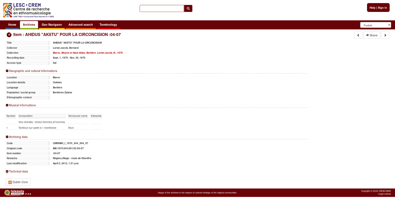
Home (12, 24)
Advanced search (81, 24)
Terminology (108, 24)
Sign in (382, 7)
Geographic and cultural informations (33, 71)
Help (372, 7)
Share (373, 35)
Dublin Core (20, 182)
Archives (29, 24)
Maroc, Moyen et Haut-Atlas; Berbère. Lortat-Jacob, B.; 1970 (88, 52)
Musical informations (22, 105)
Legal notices (384, 193)
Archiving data (18, 137)
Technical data (18, 171)
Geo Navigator (52, 24)
